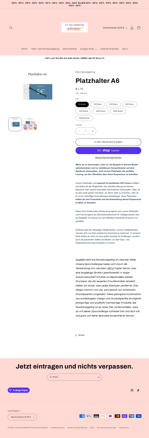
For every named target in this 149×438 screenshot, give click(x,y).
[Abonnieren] (98, 377)
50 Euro (129, 104)
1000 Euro (84, 118)
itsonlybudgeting (22, 427)
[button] (11, 28)
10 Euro (97, 104)
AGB (92, 428)
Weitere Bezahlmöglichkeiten (108, 158)
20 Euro (113, 104)
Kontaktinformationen (106, 428)
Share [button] (81, 335)
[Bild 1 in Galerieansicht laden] (15, 124)
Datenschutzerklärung (77, 428)
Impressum (124, 428)
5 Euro (82, 104)
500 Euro (118, 111)
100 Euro (83, 111)
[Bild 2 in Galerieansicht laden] (30, 124)
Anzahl (79, 125)
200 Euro (100, 111)
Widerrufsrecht (57, 428)
